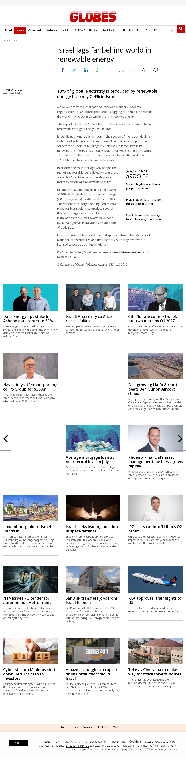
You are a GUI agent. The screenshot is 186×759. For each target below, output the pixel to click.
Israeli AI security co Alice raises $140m (89, 318)
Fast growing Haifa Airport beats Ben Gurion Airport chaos (152, 389)
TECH (122, 30)
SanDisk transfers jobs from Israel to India (91, 600)
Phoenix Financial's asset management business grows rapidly (155, 462)
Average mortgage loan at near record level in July (90, 459)
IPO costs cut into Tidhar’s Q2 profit (155, 529)
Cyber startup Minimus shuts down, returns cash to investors (30, 674)
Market (117, 727)
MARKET (65, 30)
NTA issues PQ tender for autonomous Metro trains (27, 600)
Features (51, 30)
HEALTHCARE (108, 30)
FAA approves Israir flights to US (154, 600)
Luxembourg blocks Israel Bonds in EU (27, 529)
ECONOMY (79, 30)
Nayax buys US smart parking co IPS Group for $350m (30, 387)
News (20, 30)
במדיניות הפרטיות (77, 745)
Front (8, 30)
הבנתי (18, 743)
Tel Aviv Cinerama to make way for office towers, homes (154, 672)
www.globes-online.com (127, 252)
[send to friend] (132, 70)
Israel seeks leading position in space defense (92, 529)
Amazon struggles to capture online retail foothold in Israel (93, 674)
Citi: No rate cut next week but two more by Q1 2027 (152, 318)
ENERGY (93, 30)
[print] (121, 70)
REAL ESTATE (135, 30)
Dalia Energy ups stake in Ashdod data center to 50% (28, 318)
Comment (34, 30)
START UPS (151, 30)
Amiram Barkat (13, 93)
